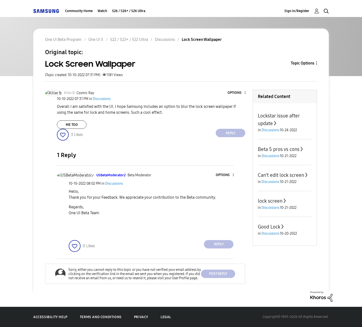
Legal (166, 317)
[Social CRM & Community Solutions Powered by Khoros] (321, 296)
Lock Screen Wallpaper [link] (202, 39)
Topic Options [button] (302, 63)
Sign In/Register (296, 11)
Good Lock (269, 227)
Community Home (79, 11)
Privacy (141, 317)
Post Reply (218, 274)
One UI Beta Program (63, 39)
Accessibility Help (50, 317)
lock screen (270, 201)
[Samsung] (46, 11)
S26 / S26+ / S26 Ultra (128, 11)
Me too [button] (72, 125)
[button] (237, 93)
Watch (102, 11)
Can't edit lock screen (281, 175)
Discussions (165, 39)
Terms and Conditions (101, 317)
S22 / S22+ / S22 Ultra (129, 39)
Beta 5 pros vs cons (278, 149)
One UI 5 (95, 39)
